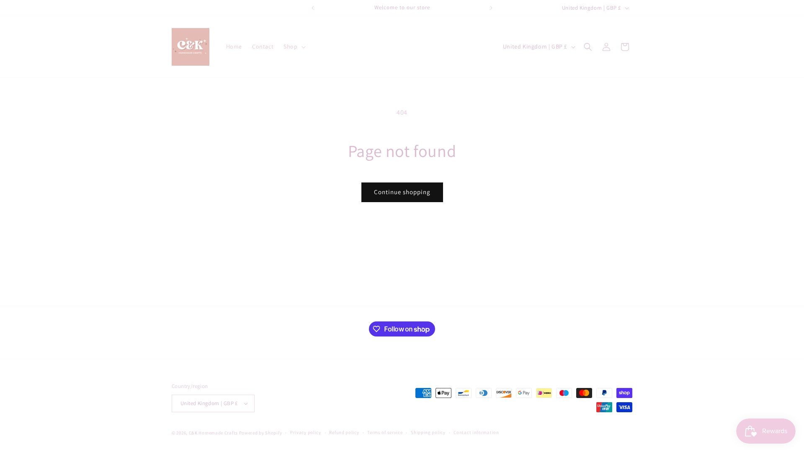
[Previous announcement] (313, 8)
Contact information (476, 432)
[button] (293, 46)
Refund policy (344, 432)
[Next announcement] (491, 8)
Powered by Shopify (260, 433)
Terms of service (384, 432)
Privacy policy (305, 432)
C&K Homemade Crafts (213, 433)
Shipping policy (428, 432)
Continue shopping (402, 192)
